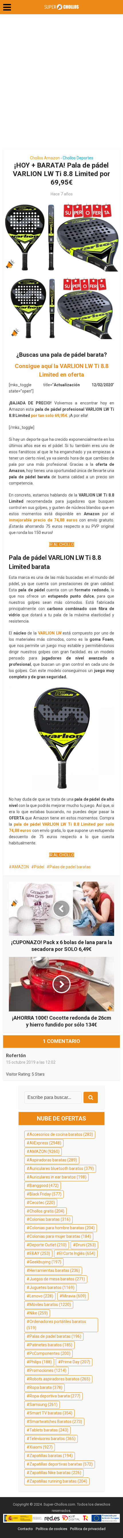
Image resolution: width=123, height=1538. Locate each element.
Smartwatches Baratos (55, 1421)
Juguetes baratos (51, 1287)
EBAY (39, 1253)
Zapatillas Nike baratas (55, 1472)
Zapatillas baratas (51, 1455)
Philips (40, 1362)
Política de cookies (51, 1529)
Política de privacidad (88, 1529)
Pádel (39, 867)
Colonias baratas (49, 1219)
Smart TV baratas (50, 1413)
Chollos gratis (46, 1211)
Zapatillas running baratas (58, 1481)
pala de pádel (27, 824)
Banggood (44, 1185)
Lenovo (41, 1296)
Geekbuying (45, 1262)
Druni (86, 1245)
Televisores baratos (52, 1438)
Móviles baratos (50, 1304)
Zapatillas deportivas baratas (61, 1464)
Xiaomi (41, 1447)
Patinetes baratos (50, 1345)
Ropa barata (45, 1387)
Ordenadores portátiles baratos (56, 1324)
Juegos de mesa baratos (57, 1279)
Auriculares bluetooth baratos (61, 1168)
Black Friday (45, 1194)
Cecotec (42, 1202)
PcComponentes (49, 1353)
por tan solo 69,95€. (49, 415)
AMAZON (20, 867)
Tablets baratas (48, 1430)
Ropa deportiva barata (54, 1396)
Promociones (47, 1370)
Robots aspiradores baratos (59, 1379)
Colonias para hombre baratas (62, 1228)
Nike (38, 1313)
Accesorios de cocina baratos (61, 1134)
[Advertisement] (61, 84)
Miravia (74, 1296)
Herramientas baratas (54, 1270)
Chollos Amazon (45, 158)
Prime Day (75, 1362)
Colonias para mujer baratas (60, 1236)
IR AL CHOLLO (61, 544)
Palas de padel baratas (70, 867)
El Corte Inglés (77, 1253)
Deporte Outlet (48, 1245)
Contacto (25, 1529)
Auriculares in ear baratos (57, 1177)
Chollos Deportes (78, 158)
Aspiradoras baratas (53, 1160)
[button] (7, 7)
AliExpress (45, 1143)
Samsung (43, 1404)
